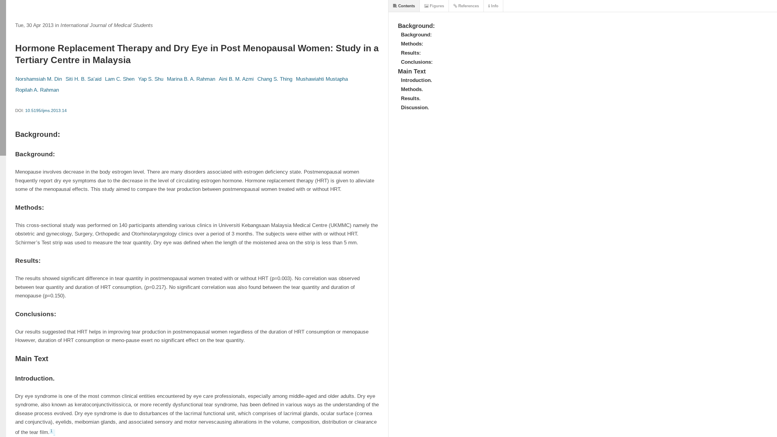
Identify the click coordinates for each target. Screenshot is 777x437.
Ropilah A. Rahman (37, 90)
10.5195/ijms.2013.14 (46, 110)
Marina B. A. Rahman (191, 79)
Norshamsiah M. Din (38, 79)
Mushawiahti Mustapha (322, 79)
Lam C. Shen (119, 79)
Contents (406, 6)
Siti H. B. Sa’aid (83, 79)
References (468, 6)
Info (494, 6)
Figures (436, 6)
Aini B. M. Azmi (236, 79)
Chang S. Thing (274, 79)
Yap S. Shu (150, 79)
